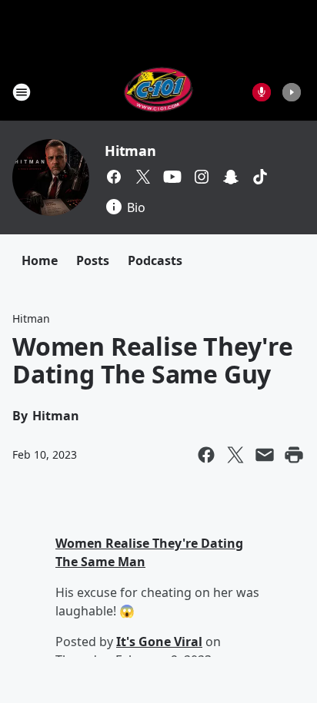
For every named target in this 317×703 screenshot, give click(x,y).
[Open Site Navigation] (21, 92)
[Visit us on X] (143, 176)
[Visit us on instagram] (201, 176)
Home (40, 260)
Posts (92, 260)
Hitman (130, 150)
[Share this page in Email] (264, 455)
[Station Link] (159, 92)
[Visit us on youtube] (172, 176)
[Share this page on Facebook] (206, 455)
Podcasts (155, 260)
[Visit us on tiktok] (260, 176)
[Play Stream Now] (291, 92)
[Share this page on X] (235, 455)
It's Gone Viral (159, 641)
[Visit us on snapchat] (231, 176)
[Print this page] (294, 455)
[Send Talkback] (261, 92)
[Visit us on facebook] (114, 176)
